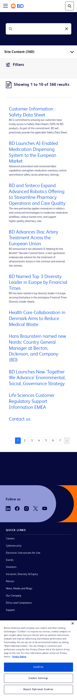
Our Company (14, 595)
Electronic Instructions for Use (23, 553)
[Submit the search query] (10, 29)
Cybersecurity (14, 545)
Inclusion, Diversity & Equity (22, 574)
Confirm (38, 667)
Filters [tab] (18, 65)
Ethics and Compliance (19, 602)
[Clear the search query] (67, 29)
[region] (38, 659)
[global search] (69, 6)
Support (10, 610)
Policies (10, 581)
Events (9, 560)
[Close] (72, 623)
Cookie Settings (38, 678)
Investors (11, 567)
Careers (10, 538)
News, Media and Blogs (19, 588)
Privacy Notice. (19, 657)
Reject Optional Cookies (38, 689)
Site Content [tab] (19, 52)
